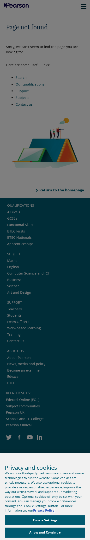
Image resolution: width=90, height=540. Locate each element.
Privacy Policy (43, 510)
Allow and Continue (44, 532)
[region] (45, 496)
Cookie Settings (45, 520)
